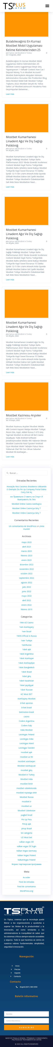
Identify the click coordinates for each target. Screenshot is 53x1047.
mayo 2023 (27, 542)
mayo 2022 (27, 596)
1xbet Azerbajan (26, 658)
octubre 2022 (26, 573)
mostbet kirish (26, 783)
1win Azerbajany (26, 627)
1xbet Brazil (26, 671)
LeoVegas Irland (26, 743)
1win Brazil (26, 631)
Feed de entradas (26, 882)
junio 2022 (26, 591)
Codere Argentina (26, 721)
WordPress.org (26, 891)
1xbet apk (26, 649)
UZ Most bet (26, 837)
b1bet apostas (26, 703)
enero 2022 (26, 605)
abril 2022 (26, 600)
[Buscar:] (26, 473)
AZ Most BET (26, 694)
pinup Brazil (26, 828)
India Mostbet (26, 730)
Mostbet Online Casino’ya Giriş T (26, 508)
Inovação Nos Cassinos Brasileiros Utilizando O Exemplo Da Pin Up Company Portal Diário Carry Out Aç (26, 489)
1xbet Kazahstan (26, 680)
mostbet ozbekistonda (26, 788)
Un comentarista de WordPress (22, 526)
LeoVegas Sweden (26, 748)
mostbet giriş (26, 770)
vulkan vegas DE (26, 842)
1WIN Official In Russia (27, 636)
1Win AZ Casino (26, 622)
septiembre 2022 (26, 578)
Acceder (26, 877)
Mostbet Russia (26, 797)
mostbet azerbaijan (26, 761)
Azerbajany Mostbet (26, 698)
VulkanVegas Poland (26, 859)
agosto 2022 (26, 582)
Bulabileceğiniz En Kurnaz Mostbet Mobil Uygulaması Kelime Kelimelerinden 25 (24, 46)
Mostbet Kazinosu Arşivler (23, 415)
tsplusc (12, 53)
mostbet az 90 (26, 757)
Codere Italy (26, 725)
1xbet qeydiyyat (26, 685)
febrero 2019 (26, 609)
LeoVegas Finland (26, 734)
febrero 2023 (26, 555)
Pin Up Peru (26, 819)
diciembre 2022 (26, 564)
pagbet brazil (26, 815)
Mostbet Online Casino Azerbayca (26, 504)
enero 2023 (26, 560)
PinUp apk (26, 824)
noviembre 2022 (26, 569)
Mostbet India (26, 779)
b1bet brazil (26, 707)
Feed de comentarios (26, 886)
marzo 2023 (26, 551)
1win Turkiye (26, 640)
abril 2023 (26, 546)
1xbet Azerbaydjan (26, 663)
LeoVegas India (26, 739)
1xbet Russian (26, 689)
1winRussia (26, 645)
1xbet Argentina (26, 654)
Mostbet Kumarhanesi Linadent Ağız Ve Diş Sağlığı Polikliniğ (24, 141)
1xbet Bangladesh (26, 667)
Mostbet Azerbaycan (26, 765)
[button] (47, 6)
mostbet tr (26, 801)
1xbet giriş (26, 676)
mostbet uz (26, 806)
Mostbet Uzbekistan (26, 810)
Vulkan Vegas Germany (26, 850)
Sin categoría (26, 833)
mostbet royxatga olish (26, 792)
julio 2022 (26, 587)
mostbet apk (26, 752)
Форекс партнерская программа (26, 864)
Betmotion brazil (26, 712)
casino (26, 716)
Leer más (10, 94)
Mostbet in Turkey (25, 53)
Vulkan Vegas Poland (26, 855)
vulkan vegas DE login (26, 846)
